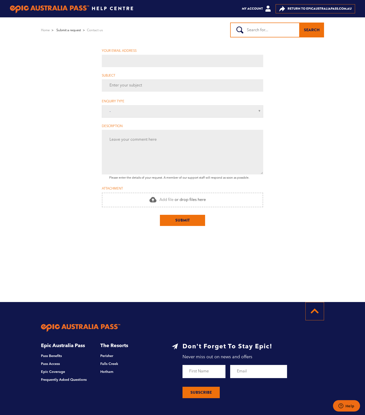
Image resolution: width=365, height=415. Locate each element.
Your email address (119, 51)
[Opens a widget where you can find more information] (346, 406)
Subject (108, 75)
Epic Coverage (53, 372)
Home (45, 30)
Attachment (112, 188)
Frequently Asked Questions (64, 380)
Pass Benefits (51, 356)
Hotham (106, 372)
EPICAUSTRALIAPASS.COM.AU (320, 8)
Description (112, 126)
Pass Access (50, 364)
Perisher (106, 356)
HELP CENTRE (113, 8)
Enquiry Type (113, 101)
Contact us (95, 30)
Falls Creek (109, 364)
